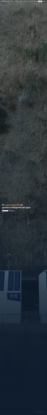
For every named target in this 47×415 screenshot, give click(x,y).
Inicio (12, 1)
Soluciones (16, 1)
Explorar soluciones (5, 210)
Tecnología (21, 1)
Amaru (40, 1)
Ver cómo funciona (12, 210)
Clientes (25, 1)
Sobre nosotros (30, 1)
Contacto (35, 1)
